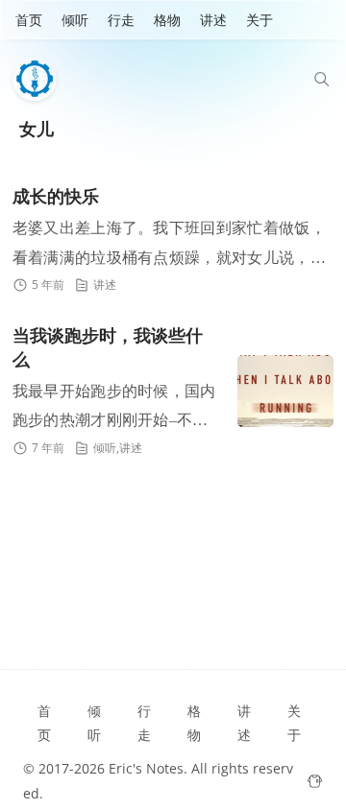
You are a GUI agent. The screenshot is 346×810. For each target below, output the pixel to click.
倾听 (75, 20)
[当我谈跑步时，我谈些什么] (285, 391)
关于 (259, 20)
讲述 (213, 20)
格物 (167, 20)
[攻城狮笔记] (39, 79)
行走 (121, 20)
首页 (28, 20)
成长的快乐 (55, 196)
